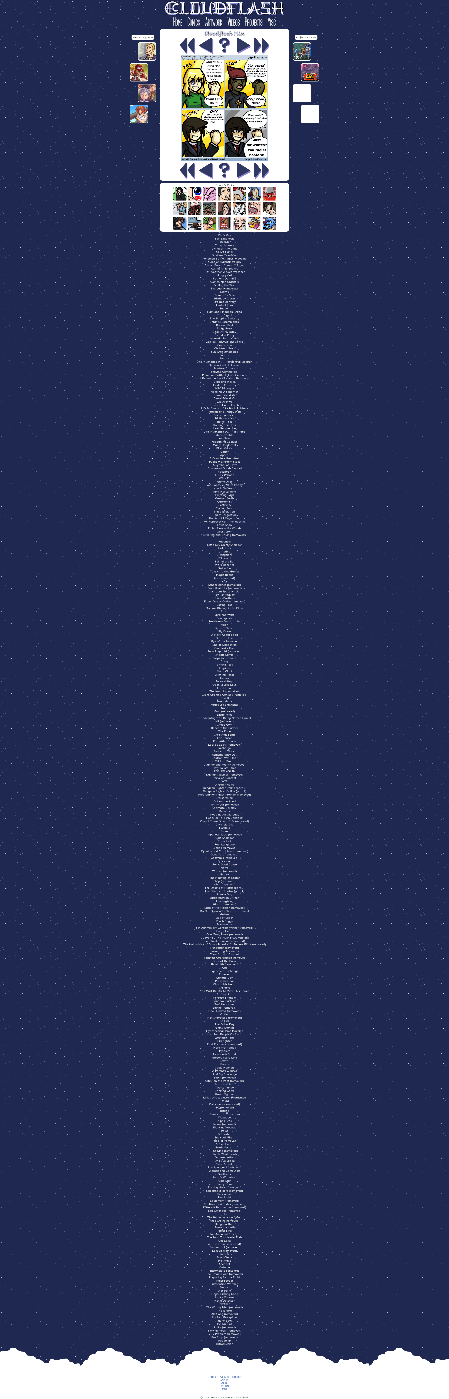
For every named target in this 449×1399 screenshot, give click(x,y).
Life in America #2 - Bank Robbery (224, 408)
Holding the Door (224, 425)
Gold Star (224, 1180)
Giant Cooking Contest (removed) (224, 694)
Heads (224, 1064)
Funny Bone (224, 1184)
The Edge (224, 731)
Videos (233, 22)
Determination (224, 1157)
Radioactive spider (224, 1317)
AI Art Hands (224, 252)
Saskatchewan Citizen (224, 897)
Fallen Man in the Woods (224, 528)
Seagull (224, 308)
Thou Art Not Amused (224, 954)
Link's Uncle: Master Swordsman (224, 1097)
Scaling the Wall (224, 285)
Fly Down (224, 631)
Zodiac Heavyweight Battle (224, 341)
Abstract (224, 1264)
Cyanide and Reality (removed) (225, 764)
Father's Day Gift (224, 278)
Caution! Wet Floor (224, 758)
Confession (224, 345)
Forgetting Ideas (224, 741)
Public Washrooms (224, 1154)
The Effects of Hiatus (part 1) (224, 891)
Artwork (213, 22)
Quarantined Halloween (224, 365)
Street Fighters (224, 1094)
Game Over (224, 481)
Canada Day (224, 977)
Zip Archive (224, 401)
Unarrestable (224, 435)
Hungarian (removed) (224, 947)
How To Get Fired (224, 768)
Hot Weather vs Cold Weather (225, 272)
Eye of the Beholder (224, 641)
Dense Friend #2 (224, 395)
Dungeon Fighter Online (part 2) (224, 788)
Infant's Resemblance (224, 321)
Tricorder (224, 242)
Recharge (224, 748)
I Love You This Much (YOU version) (224, 937)
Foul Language (225, 844)
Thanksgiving (224, 901)
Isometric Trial (224, 1037)
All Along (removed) (224, 1314)
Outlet (224, 1014)
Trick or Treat (224, 761)
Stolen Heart (224, 1144)
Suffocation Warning (224, 1284)
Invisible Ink (224, 824)
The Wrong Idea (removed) (224, 1307)
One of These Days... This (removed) (224, 821)
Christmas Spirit (224, 734)
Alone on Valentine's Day (224, 262)
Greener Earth (224, 498)
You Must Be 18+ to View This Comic (224, 991)
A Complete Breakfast (224, 458)
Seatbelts (224, 1174)
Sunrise (224, 358)
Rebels (224, 1254)
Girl (224, 967)
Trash (224, 611)
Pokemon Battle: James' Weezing (224, 258)
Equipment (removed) (224, 1200)
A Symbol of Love (224, 465)
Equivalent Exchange (224, 971)
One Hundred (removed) (224, 1011)
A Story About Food (224, 634)
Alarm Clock (224, 671)
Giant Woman (224, 1027)
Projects (254, 22)
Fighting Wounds (224, 1127)
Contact (237, 1376)
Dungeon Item (224, 1224)
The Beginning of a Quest (224, 1217)
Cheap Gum (224, 724)
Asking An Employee (224, 268)
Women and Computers (224, 1170)
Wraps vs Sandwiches (224, 704)
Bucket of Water (224, 751)
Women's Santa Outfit (224, 338)
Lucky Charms (224, 1297)
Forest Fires (225, 1230)
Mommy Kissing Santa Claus (224, 608)
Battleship (224, 1134)
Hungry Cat (224, 275)
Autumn (224, 1267)
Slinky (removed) (224, 1327)
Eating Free (224, 604)
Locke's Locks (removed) (224, 744)
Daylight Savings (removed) (224, 774)
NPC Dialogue (224, 388)
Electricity (224, 505)
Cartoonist (224, 501)
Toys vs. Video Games (224, 571)
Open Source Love (224, 684)
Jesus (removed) (224, 578)
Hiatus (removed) (224, 904)
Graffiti (224, 1061)
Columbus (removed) (224, 857)
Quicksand (224, 861)
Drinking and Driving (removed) (224, 535)
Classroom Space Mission (224, 591)
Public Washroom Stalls (224, 461)
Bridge (224, 1111)
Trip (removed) (224, 881)
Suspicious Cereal (224, 658)
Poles (224, 1130)
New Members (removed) (224, 1330)
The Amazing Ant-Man (224, 691)
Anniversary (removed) (224, 1247)
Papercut (225, 455)
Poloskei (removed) (224, 1140)
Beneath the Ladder (224, 728)
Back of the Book (224, 961)
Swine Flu (224, 568)
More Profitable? (224, 1047)
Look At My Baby (224, 331)
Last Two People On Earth (224, 1034)
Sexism (224, 1287)
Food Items (224, 1257)
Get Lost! (224, 1240)
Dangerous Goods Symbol (224, 468)
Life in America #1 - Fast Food (225, 431)
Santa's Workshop (224, 1177)
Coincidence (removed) (224, 1104)
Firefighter (224, 1041)
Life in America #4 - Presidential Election (224, 361)
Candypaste (224, 618)
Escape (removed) (225, 847)
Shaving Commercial (224, 371)
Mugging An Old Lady (224, 814)
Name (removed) (224, 1124)
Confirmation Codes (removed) (224, 1204)
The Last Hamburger (224, 288)
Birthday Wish (224, 418)
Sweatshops (224, 701)
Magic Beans (224, 574)
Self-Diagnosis (224, 238)
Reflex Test (224, 421)
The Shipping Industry (224, 318)
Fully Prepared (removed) (224, 651)
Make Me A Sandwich (224, 391)
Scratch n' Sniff (224, 1084)
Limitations (224, 555)
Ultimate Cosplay (224, 808)
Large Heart (224, 931)
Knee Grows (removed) (224, 1220)
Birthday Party (224, 335)
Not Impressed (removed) (224, 1017)
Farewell (224, 974)
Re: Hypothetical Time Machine (224, 521)
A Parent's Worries (224, 1071)
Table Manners (224, 1067)
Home (177, 22)
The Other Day (224, 1024)
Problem (224, 1051)
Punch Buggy (224, 921)
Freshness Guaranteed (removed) (225, 957)
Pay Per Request (225, 594)
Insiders (224, 987)
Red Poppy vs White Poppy (224, 485)
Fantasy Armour (224, 368)
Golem (224, 914)
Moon (224, 624)
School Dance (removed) (224, 584)
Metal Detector (224, 1300)
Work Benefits (224, 565)
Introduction (224, 1344)
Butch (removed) (224, 1077)
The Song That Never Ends (224, 1237)
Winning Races (224, 674)
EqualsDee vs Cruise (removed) (224, 601)
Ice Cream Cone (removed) (224, 1274)
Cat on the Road (224, 801)
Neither (225, 1304)
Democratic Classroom (224, 1114)
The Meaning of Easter (224, 877)
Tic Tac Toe (224, 1324)
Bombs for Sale (225, 295)
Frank (224, 831)
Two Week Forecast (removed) (224, 941)
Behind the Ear (224, 561)
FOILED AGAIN (224, 771)
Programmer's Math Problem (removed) (224, 794)
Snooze (224, 355)
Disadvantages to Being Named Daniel (224, 718)
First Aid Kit (224, 448)
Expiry (224, 874)
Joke (224, 1214)
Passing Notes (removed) (224, 1187)
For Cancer (224, 738)
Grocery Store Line (224, 1057)
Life (224, 538)
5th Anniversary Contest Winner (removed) (224, 927)
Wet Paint (224, 1290)
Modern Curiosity (224, 385)
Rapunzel (224, 541)
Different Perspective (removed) (224, 1207)
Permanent (224, 1194)
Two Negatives (224, 1004)
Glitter (224, 451)
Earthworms (225, 924)
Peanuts (224, 811)
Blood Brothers (225, 598)
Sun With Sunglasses (224, 351)
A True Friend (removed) (224, 1244)
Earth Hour (224, 688)
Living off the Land (224, 248)
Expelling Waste (224, 381)
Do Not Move (224, 638)
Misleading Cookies (224, 441)
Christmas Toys (224, 348)
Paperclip (224, 1340)
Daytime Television (224, 255)
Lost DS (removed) (224, 1250)
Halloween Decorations (224, 621)
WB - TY (224, 478)
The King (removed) (224, 1150)
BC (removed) (224, 1107)
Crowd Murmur (224, 245)
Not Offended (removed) (224, 1210)
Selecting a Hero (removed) (224, 1190)
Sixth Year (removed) (224, 804)
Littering (224, 551)
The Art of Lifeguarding (224, 518)
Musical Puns (224, 305)
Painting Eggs (224, 495)
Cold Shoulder (224, 838)
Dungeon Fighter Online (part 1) (224, 791)
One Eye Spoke (225, 1160)
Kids (224, 581)
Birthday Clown (224, 298)
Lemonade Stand (224, 1054)
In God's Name (224, 784)
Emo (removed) (224, 711)
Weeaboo (224, 1117)
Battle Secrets (224, 1147)
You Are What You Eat (224, 1234)
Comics (193, 22)
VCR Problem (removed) (225, 1334)
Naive (224, 867)
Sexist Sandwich (224, 415)
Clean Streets (224, 1164)
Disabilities (224, 714)
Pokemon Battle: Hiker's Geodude (224, 375)
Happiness (225, 668)
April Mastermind (224, 491)
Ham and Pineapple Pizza (224, 311)
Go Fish (225, 1021)
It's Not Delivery (224, 301)
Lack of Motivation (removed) (224, 907)
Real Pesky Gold (224, 648)
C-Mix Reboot (224, 475)
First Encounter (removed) (224, 1044)
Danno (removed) (224, 1007)
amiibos (224, 438)
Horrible (224, 828)
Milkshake (224, 1260)
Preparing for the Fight (224, 1277)
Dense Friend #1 (224, 398)
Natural (224, 1101)
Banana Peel (224, 325)
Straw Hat (224, 841)
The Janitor (224, 1310)
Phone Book (224, 1320)
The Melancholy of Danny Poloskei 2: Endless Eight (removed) (224, 944)
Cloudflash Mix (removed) (224, 588)
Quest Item (224, 531)
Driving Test (224, 664)
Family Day (224, 894)
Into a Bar (224, 698)
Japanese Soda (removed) (224, 834)
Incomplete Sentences (224, 1270)
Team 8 (225, 292)
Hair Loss (224, 548)
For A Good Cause (224, 864)
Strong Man (224, 994)
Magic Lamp (224, 654)
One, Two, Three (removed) (224, 934)
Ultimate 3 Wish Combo (225, 405)
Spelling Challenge (224, 1074)
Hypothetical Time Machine (224, 1031)
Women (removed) (224, 871)
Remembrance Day (224, 754)
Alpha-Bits (224, 1120)
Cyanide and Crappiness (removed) (224, 851)
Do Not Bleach (224, 628)
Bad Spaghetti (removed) (224, 1167)
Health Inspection (224, 515)
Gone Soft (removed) (224, 854)
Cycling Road (224, 508)
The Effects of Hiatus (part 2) (224, 887)
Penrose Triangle (224, 997)
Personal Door (224, 981)
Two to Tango (224, 1087)
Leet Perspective (224, 428)
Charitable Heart (224, 984)
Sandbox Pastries (224, 1001)
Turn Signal (224, 315)
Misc (272, 22)
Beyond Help (224, 681)
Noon (224, 708)
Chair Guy (224, 235)
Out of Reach (224, 917)
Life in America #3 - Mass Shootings (224, 378)
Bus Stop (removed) (224, 1337)
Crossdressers (224, 798)
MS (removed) (224, 721)
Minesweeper (224, 1280)
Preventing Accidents (224, 951)
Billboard (224, 558)
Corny (225, 661)
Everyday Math (225, 1227)
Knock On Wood (224, 488)
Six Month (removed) (224, 964)
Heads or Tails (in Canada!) (224, 818)
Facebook (224, 471)
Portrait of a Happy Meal (224, 411)
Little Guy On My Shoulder (224, 545)
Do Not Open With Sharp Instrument (224, 911)
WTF (225, 781)
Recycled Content (224, 778)
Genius (224, 678)
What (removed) (224, 884)
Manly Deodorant (224, 445)
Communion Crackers (224, 282)
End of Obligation (224, 644)
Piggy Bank (224, 328)
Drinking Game (224, 1091)
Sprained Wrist (224, 614)
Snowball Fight (224, 1137)
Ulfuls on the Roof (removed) (224, 1081)
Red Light (224, 1197)
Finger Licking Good (224, 1294)
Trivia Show (224, 525)
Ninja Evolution (224, 511)
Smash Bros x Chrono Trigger (224, 265)
